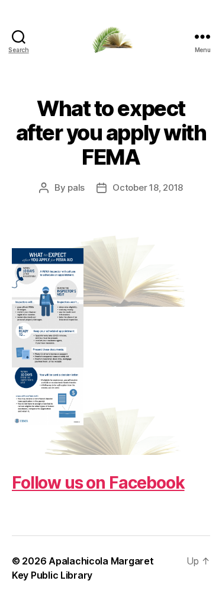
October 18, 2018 (147, 187)
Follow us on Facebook (98, 483)
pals (76, 187)
